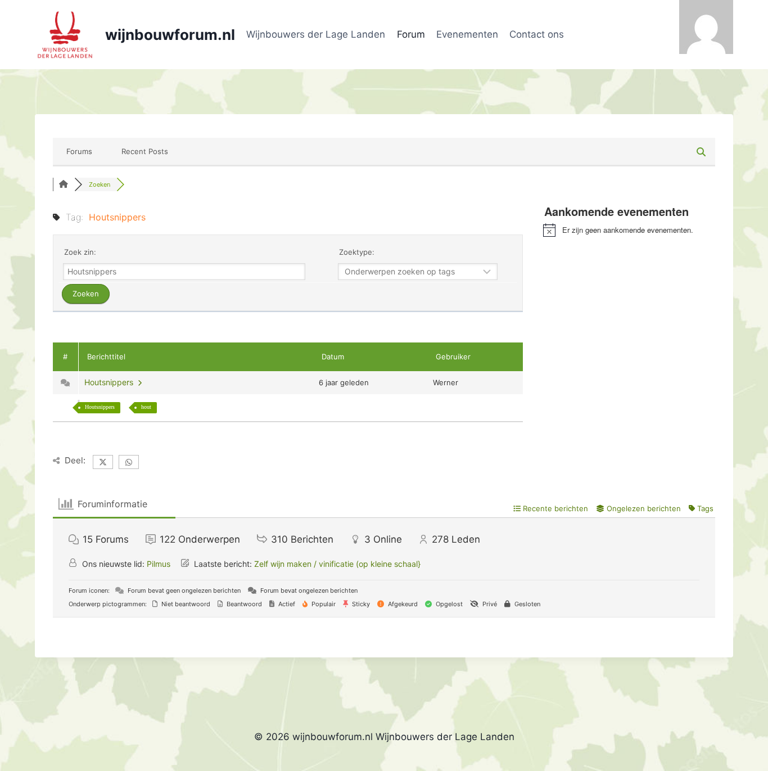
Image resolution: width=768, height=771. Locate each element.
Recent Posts (144, 151)
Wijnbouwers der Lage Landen (315, 34)
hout (146, 407)
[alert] (629, 230)
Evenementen (467, 34)
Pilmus (158, 564)
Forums (79, 151)
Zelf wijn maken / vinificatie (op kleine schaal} (337, 564)
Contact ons (536, 34)
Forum (411, 34)
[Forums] (63, 184)
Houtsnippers (111, 382)
